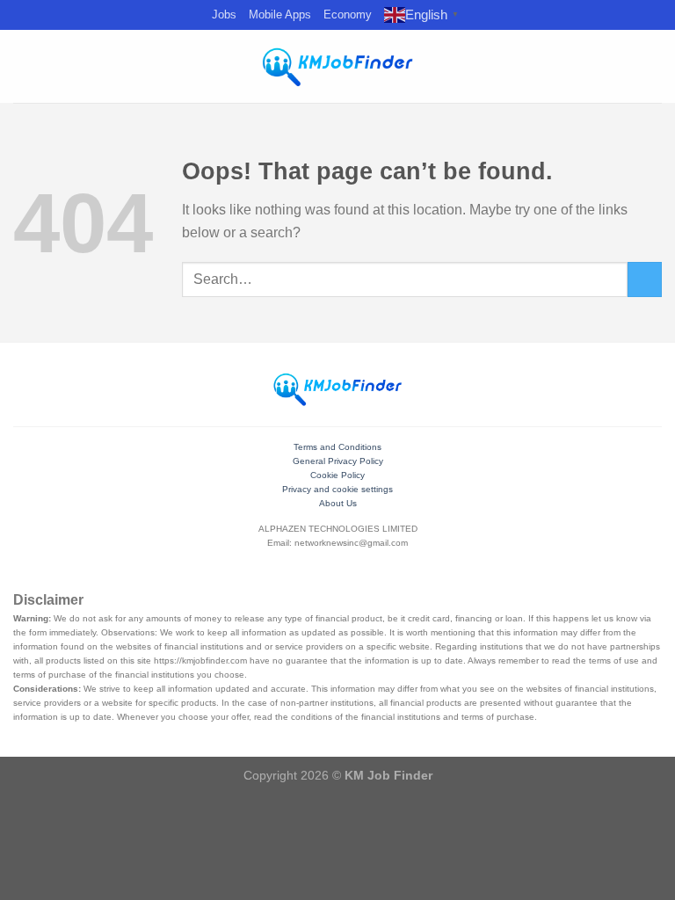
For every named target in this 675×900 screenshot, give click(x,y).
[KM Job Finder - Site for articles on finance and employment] (337, 66)
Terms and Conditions (337, 447)
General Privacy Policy (338, 461)
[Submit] (645, 279)
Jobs (224, 14)
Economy (347, 14)
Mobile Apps (280, 14)
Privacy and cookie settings (337, 489)
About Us (338, 503)
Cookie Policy (337, 475)
